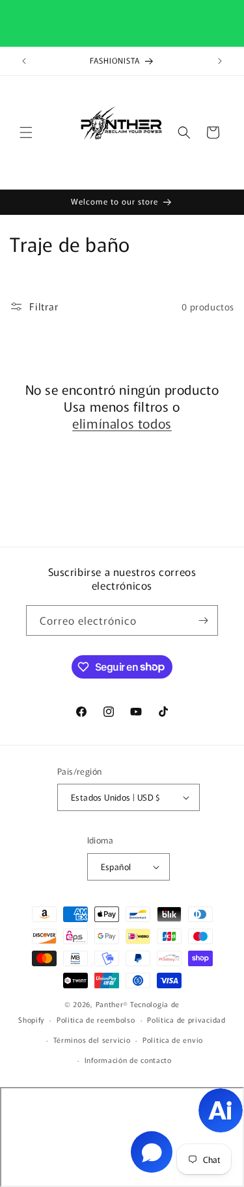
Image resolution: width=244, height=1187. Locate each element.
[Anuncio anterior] (24, 61)
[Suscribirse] (203, 620)
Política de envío (172, 1039)
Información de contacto (128, 1060)
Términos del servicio (92, 1039)
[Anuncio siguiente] (220, 61)
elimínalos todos (122, 423)
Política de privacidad (186, 1019)
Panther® (112, 1004)
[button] (26, 132)
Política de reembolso (96, 1019)
